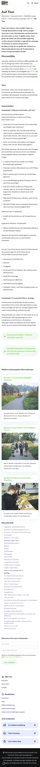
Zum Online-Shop (14, 741)
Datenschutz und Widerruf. (13, 657)
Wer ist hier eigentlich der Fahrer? (15, 618)
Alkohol (6, 546)
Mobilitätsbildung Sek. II (11, 543)
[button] (3, 763)
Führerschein (8, 557)
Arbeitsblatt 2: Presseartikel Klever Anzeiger (18, 298)
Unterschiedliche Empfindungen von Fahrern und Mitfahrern (19, 615)
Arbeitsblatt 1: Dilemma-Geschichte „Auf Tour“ (19, 110)
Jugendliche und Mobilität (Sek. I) (14, 527)
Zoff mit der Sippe (9, 628)
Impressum (5, 698)
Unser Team (5, 684)
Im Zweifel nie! (9, 589)
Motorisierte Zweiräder (11, 559)
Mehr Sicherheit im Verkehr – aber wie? (16, 595)
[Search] (28, 3)
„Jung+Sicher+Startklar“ (11, 562)
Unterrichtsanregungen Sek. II (20, 19)
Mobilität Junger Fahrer (11, 540)
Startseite (5, 16)
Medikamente (8, 551)
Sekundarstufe (16, 16)
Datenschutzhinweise (8, 708)
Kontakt (4, 687)
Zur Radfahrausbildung (16, 725)
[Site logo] (5, 3)
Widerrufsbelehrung (8, 705)
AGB (3, 701)
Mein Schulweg (13, 733)
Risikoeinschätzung (10, 608)
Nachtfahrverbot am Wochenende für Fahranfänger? (21, 600)
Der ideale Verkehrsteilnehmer (14, 576)
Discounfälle (8, 554)
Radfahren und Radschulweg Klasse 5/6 (16, 529)
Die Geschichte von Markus (12, 578)
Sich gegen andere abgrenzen (13, 611)
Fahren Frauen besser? (11, 584)
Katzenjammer (8, 592)
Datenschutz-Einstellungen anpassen (13, 712)
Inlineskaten (8, 535)
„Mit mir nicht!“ (9, 597)
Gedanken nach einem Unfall (13, 587)
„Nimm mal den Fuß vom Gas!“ (13, 603)
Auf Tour (7, 573)
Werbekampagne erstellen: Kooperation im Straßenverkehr (17, 622)
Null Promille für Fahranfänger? (14, 606)
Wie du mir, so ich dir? (11, 626)
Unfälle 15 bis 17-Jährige (12, 565)
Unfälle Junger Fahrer (11, 568)
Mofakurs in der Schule (11, 538)
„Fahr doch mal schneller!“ (12, 581)
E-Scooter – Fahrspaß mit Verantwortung (17, 532)
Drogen (6, 548)
